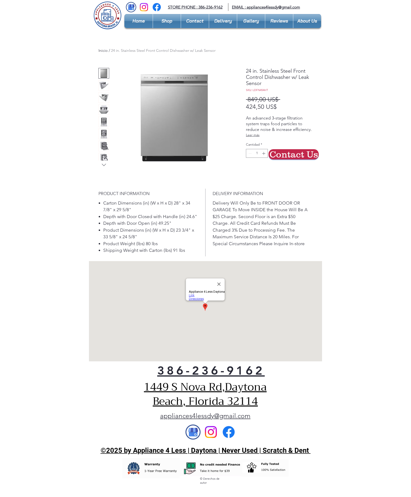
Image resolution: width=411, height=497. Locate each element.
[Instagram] (143, 7)
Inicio (103, 50)
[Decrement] (250, 153)
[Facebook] (156, 7)
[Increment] (264, 153)
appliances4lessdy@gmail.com (273, 7)
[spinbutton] (257, 153)
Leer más (252, 135)
